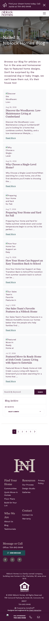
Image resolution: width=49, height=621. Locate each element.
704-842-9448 (16, 547)
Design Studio (28, 488)
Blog (6, 525)
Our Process (28, 485)
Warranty (26, 519)
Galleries (26, 492)
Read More (11, 138)
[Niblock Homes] (24, 465)
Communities (10, 488)
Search (40, 392)
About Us (8, 521)
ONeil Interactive (35, 610)
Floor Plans (9, 499)
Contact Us (27, 515)
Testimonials (10, 529)
